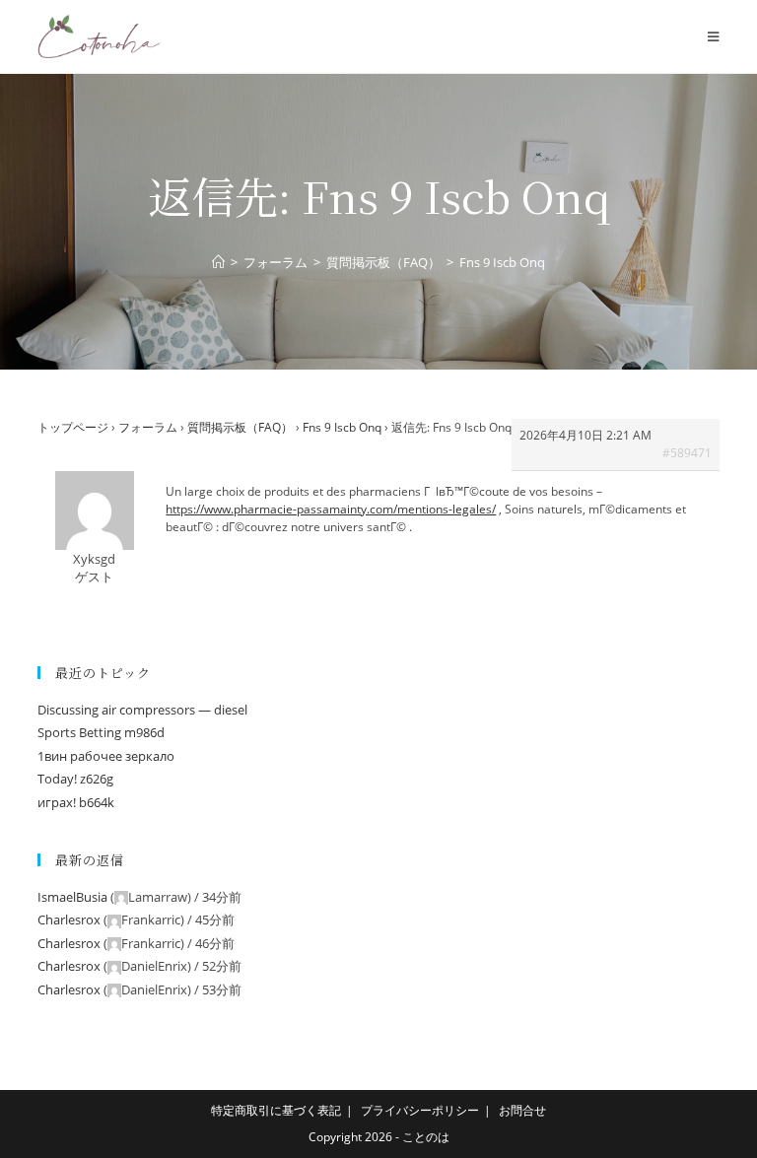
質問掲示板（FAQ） (240, 427)
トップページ (72, 427)
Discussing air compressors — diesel (142, 709)
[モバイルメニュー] (713, 36)
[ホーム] (218, 262)
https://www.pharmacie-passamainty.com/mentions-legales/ (331, 509)
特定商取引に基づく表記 (276, 1110)
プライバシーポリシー (420, 1110)
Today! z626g (75, 778)
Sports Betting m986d (101, 732)
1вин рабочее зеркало (105, 756)
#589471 (687, 452)
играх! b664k (75, 802)
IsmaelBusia (72, 897)
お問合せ (522, 1110)
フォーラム (147, 427)
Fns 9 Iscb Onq (342, 427)
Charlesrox (69, 919)
